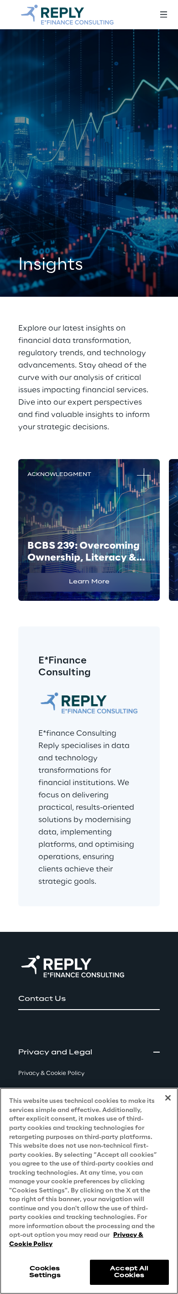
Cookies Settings (45, 1272)
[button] (89, 582)
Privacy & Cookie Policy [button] (51, 1073)
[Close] (168, 1098)
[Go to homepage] (67, 14)
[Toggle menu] (163, 14)
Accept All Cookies (129, 1272)
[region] (89, 1191)
